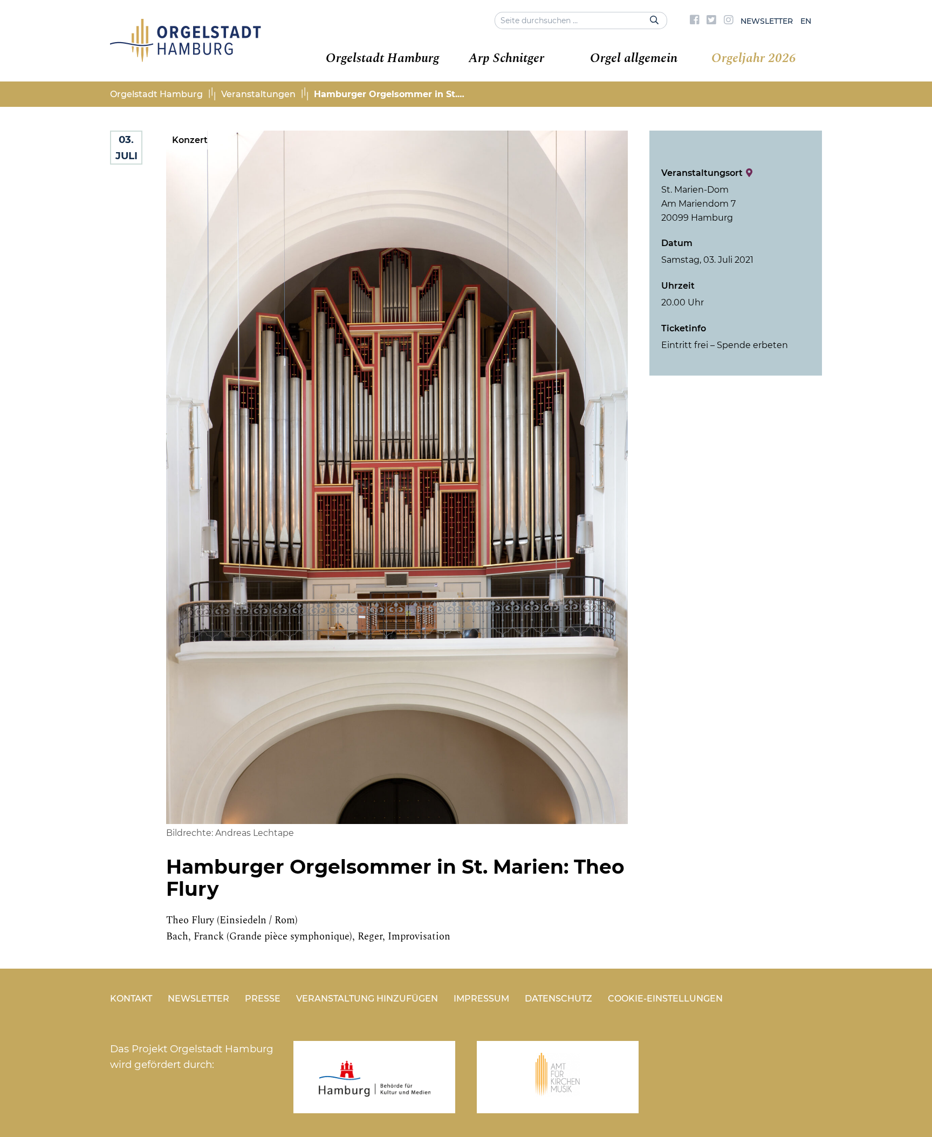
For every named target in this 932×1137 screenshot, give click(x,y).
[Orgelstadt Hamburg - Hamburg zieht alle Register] (185, 58)
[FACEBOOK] (695, 21)
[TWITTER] (711, 21)
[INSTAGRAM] (729, 21)
